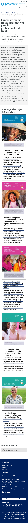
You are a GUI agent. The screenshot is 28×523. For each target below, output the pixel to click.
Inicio (2, 12)
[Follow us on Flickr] (19, 506)
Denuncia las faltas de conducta (14, 498)
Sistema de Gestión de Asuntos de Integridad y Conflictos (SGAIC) (13, 482)
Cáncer (13, 12)
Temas (7, 12)
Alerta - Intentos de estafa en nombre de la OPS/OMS (13, 476)
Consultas (4, 495)
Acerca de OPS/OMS (7, 465)
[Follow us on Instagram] (10, 506)
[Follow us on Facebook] (7, 506)
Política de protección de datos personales (13, 487)
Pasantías (4, 469)
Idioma (23, 1)
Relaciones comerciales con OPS (10, 479)
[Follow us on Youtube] (13, 506)
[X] (3, 506)
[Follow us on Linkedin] (16, 506)
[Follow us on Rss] (22, 506)
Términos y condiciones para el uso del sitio (13, 489)
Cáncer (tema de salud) (10, 450)
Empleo (4, 467)
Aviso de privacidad (7, 485)
